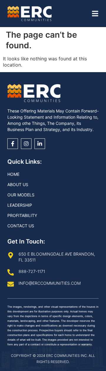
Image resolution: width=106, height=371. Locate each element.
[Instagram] (26, 143)
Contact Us (20, 225)
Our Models (20, 194)
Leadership (19, 205)
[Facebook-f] (12, 143)
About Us (17, 184)
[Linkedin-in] (39, 143)
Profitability (22, 215)
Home (13, 174)
